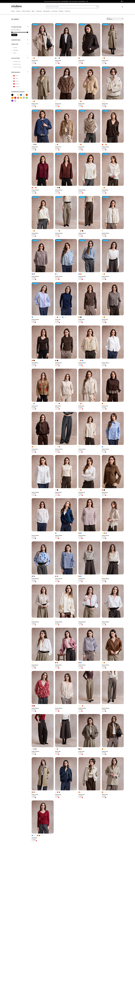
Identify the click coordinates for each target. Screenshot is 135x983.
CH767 (79, 366)
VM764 (56, 409)
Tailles (14, 53)
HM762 (103, 409)
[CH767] (89, 342)
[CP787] (89, 212)
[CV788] (113, 299)
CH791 (103, 452)
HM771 (79, 495)
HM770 (56, 366)
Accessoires (54, 11)
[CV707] (43, 40)
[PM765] (66, 428)
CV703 (33, 107)
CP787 (79, 236)
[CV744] (89, 730)
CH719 (56, 582)
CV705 (56, 63)
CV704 (103, 63)
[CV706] (113, 774)
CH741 (56, 711)
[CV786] (43, 385)
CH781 (79, 452)
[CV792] (89, 299)
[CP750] (43, 730)
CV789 (103, 495)
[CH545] (43, 212)
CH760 (103, 538)
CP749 (56, 236)
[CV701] (66, 774)
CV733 (56, 107)
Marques (61, 11)
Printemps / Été (16, 61)
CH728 (33, 582)
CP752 (103, 711)
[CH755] (113, 255)
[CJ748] (66, 730)
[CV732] (89, 83)
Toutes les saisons (17, 67)
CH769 (33, 538)
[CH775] (89, 515)
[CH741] (66, 687)
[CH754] (113, 644)
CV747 (79, 63)
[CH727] (89, 601)
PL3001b (33, 841)
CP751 (79, 711)
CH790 (33, 495)
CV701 (56, 797)
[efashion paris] (16, 6)
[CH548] (43, 169)
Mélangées (15, 50)
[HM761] (43, 428)
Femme (13, 11)
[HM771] (89, 471)
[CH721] (43, 299)
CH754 (103, 668)
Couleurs (15, 47)
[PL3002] (66, 299)
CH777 (56, 538)
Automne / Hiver (17, 64)
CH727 (79, 625)
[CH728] (43, 558)
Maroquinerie (46, 11)
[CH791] (113, 428)
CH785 (103, 236)
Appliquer (14, 35)
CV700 (79, 797)
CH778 (56, 279)
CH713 (56, 625)
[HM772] (66, 471)
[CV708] (43, 126)
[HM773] (43, 342)
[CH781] (89, 428)
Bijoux (33, 11)
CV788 (103, 322)
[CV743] (113, 730)
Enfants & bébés (26, 11)
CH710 (33, 625)
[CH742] (43, 687)
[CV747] (89, 40)
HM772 (56, 495)
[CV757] (113, 83)
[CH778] (66, 255)
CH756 (103, 582)
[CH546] (113, 169)
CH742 (33, 711)
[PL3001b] (43, 817)
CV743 (103, 754)
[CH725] (89, 644)
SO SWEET (34, 62)
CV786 (33, 409)
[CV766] (89, 126)
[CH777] (66, 515)
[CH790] (43, 471)
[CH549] (113, 126)
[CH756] (113, 558)
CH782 (103, 366)
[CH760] (113, 515)
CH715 (79, 582)
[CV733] (66, 83)
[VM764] (66, 385)
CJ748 (56, 754)
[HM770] (66, 342)
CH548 (33, 193)
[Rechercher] (97, 6)
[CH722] (113, 601)
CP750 (33, 754)
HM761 (33, 452)
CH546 (103, 193)
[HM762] (113, 385)
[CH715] (89, 558)
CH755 (103, 279)
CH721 (33, 322)
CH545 (33, 236)
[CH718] (66, 644)
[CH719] (66, 558)
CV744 (79, 754)
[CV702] (43, 774)
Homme (18, 11)
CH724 (79, 279)
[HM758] (89, 169)
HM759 (56, 193)
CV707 (33, 63)
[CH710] (43, 601)
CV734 (56, 150)
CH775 (79, 538)
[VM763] (89, 385)
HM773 (33, 366)
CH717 (33, 668)
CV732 (79, 107)
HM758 (79, 193)
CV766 (79, 150)
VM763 (79, 409)
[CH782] (113, 342)
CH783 (33, 279)
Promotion (67, 11)
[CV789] (113, 471)
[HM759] (66, 169)
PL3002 (56, 323)
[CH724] (89, 255)
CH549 (103, 150)
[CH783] (43, 255)
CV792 (79, 322)
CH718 (56, 668)
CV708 (33, 150)
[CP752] (113, 687)
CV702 (33, 797)
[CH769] (43, 515)
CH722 (103, 625)
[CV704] (113, 40)
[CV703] (43, 83)
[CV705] (66, 40)
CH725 (79, 668)
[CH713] (66, 601)
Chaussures (39, 11)
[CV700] (89, 774)
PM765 (56, 452)
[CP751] (89, 687)
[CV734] (66, 126)
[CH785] (113, 212)
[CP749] (66, 212)
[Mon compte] (122, 6)
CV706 (103, 797)
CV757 (103, 107)
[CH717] (43, 644)
